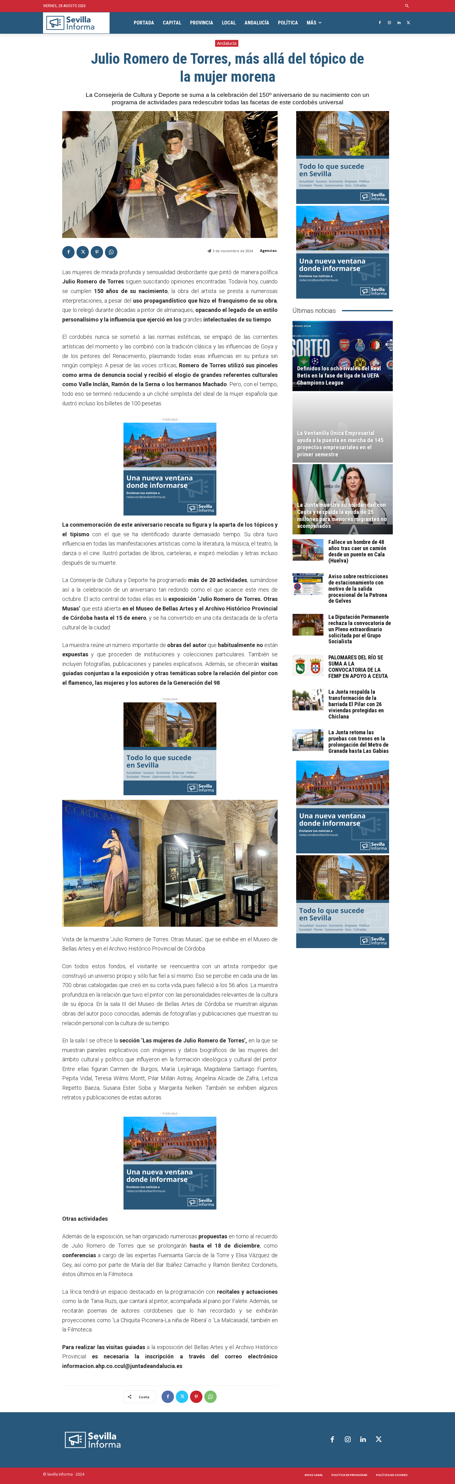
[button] (407, 6)
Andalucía (226, 43)
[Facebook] (380, 23)
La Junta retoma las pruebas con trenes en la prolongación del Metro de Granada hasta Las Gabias (358, 741)
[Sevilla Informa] (76, 23)
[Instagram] (389, 23)
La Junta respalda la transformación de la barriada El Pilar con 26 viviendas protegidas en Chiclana (356, 703)
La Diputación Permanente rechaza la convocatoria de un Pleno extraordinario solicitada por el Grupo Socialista (359, 629)
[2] (170, 748)
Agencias (268, 250)
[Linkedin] (398, 23)
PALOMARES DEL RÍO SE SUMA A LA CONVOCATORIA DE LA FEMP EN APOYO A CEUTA (358, 666)
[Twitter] (408, 23)
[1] (170, 469)
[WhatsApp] (111, 252)
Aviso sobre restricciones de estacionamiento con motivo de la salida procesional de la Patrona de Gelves (358, 588)
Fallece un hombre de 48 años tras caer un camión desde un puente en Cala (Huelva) (357, 551)
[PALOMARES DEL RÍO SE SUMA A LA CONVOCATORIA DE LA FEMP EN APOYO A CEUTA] (307, 665)
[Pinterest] (97, 252)
